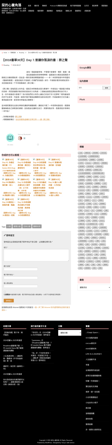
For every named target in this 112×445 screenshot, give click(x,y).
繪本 (88, 244)
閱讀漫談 (105, 6)
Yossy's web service (67, 442)
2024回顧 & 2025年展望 (12, 340)
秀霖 (81, 210)
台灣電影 (95, 186)
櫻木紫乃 (102, 237)
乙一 (94, 200)
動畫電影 (98, 183)
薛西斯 (81, 193)
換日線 (88, 408)
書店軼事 (95, 6)
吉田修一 (87, 200)
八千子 (97, 230)
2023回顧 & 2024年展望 (12, 374)
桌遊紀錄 (87, 11)
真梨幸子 (95, 251)
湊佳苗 (95, 193)
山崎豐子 (104, 230)
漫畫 (106, 210)
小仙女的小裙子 (92, 403)
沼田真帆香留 (83, 241)
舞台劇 (81, 183)
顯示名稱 (7, 266)
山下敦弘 (82, 247)
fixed (97, 213)
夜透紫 (95, 227)
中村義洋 (90, 213)
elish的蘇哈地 (91, 349)
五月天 (86, 6)
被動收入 (106, 261)
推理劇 (102, 180)
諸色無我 (89, 419)
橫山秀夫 (82, 230)
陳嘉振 (106, 234)
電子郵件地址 (9, 275)
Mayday (88, 163)
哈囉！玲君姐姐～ (93, 381)
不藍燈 (89, 203)
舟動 (93, 264)
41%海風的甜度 (92, 338)
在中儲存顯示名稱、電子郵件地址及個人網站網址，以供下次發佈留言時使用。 (33, 294)
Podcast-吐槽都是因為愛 (58, 6)
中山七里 (82, 207)
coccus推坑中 (91, 343)
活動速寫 (31, 11)
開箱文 (81, 244)
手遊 (89, 220)
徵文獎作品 (90, 166)
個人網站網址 (8, 283)
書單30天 (36, 226)
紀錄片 (102, 193)
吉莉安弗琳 (98, 234)
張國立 (96, 207)
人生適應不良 (91, 359)
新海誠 (103, 254)
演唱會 (88, 193)
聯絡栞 (44, 6)
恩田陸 (96, 176)
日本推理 (99, 210)
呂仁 (81, 200)
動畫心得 (69, 11)
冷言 (95, 203)
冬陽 (87, 365)
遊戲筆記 (78, 11)
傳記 (81, 251)
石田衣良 (106, 247)
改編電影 (92, 159)
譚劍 (88, 264)
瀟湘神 (81, 264)
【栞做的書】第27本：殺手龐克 (13, 334)
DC (93, 210)
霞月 (89, 227)
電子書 (81, 169)
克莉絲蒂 (82, 196)
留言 (6, 247)
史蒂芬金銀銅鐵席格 (93, 376)
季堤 (99, 264)
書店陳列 (82, 166)
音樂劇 (103, 251)
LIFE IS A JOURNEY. (94, 354)
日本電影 (100, 159)
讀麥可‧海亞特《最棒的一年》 (13, 367)
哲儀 (100, 268)
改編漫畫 (95, 190)
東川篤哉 (94, 244)
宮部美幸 (82, 180)
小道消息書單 (104, 190)
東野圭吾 (89, 169)
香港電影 (102, 203)
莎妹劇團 (94, 217)
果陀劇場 (98, 247)
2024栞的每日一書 (92, 224)
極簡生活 (82, 261)
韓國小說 (82, 224)
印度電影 (82, 257)
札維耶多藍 (103, 227)
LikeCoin (82, 190)
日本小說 (26, 226)
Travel (86, 210)
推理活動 (104, 163)
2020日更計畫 (83, 159)
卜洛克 (103, 207)
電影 (97, 254)
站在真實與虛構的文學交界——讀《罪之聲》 (33, 119)
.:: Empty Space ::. (93, 332)
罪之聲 (18, 117)
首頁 (29, 6)
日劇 (95, 180)
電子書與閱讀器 (75, 6)
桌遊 (103, 241)
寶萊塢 (105, 264)
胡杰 (88, 217)
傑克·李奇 (103, 257)
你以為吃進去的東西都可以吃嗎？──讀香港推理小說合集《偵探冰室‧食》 (13, 382)
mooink (89, 196)
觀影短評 (103, 186)
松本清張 (82, 213)
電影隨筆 (40, 11)
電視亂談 (59, 11)
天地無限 (97, 196)
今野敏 (87, 237)
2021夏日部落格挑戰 (85, 173)
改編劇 (89, 176)
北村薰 (102, 217)
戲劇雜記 (50, 11)
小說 (9, 226)
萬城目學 (82, 234)
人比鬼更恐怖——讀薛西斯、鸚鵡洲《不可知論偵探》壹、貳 (13, 358)
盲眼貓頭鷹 (90, 413)
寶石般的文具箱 (92, 386)
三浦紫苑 (82, 220)
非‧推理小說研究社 (93, 430)
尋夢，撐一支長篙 (93, 392)
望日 (94, 268)
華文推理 (95, 152)
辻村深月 (82, 203)
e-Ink (102, 176)
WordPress (48, 442)
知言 (81, 268)
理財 (98, 241)
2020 (89, 257)
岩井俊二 (90, 247)
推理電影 (82, 176)
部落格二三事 (97, 169)
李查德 (98, 261)
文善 (105, 183)
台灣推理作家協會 (94, 156)
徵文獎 (95, 220)
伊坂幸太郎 (99, 166)
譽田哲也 (102, 244)
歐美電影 (87, 251)
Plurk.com (107, 139)
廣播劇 (95, 257)
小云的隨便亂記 (92, 397)
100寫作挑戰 (83, 156)
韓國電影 (82, 227)
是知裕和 (87, 268)
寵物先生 (82, 186)
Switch (81, 217)
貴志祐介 (90, 254)
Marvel (102, 220)
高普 (101, 224)
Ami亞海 (90, 230)
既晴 (81, 237)
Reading (6, 65)
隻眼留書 (89, 424)
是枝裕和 (104, 213)
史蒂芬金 (105, 196)
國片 (89, 190)
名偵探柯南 (89, 183)
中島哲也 (82, 254)
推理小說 (17, 226)
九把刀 (91, 241)
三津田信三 (90, 261)
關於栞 (36, 6)
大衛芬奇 (90, 234)
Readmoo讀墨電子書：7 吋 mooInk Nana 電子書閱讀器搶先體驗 (13, 348)
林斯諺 (89, 207)
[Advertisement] (56, 32)
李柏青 (100, 200)
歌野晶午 (94, 237)
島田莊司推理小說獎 (98, 173)
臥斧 (89, 186)
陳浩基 (89, 180)
